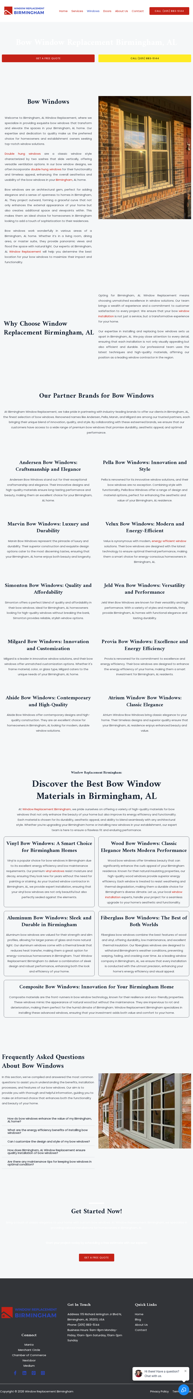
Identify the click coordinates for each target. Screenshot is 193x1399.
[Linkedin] (24, 1373)
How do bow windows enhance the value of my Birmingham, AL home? (50, 1120)
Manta (29, 1345)
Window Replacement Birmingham (46, 809)
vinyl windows (55, 871)
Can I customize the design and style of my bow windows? (49, 1141)
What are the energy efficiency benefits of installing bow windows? (48, 1131)
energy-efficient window (169, 541)
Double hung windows (23, 154)
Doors (107, 11)
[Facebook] (15, 1373)
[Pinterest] (33, 1373)
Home (63, 11)
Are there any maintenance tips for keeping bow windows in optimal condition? (50, 1163)
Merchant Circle (29, 1350)
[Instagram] (43, 1373)
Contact (138, 11)
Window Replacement (25, 252)
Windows (93, 11)
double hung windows (46, 169)
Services (77, 11)
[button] (169, 11)
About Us (121, 11)
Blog (138, 1319)
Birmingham (64, 180)
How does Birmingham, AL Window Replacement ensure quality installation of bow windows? (46, 1151)
